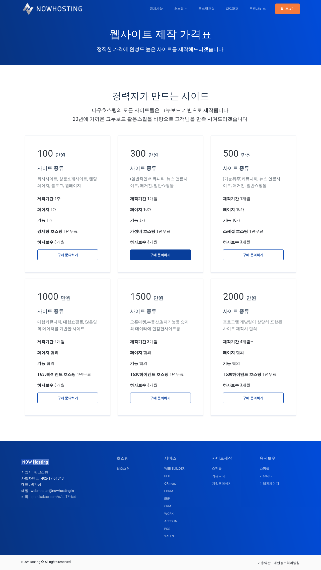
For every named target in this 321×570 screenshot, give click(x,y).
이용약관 (264, 563)
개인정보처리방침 (287, 563)
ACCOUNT (171, 521)
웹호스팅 (123, 468)
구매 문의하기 (68, 255)
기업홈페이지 (221, 483)
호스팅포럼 (206, 9)
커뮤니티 (218, 476)
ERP (167, 498)
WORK (169, 514)
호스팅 (179, 9)
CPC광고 (232, 9)
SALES (169, 536)
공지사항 (156, 9)
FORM (168, 491)
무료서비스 (258, 9)
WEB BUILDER (174, 468)
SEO (167, 476)
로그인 (289, 9)
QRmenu (170, 483)
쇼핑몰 (217, 468)
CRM (167, 506)
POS (167, 529)
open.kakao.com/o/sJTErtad (53, 497)
